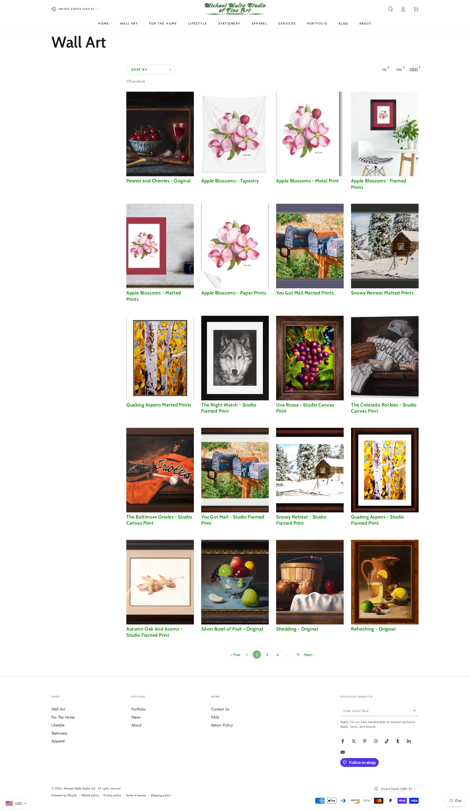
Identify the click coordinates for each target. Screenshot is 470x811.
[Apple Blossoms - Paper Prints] (235, 246)
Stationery (59, 733)
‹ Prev (235, 655)
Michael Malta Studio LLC (80, 788)
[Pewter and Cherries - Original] (160, 134)
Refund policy (90, 795)
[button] (390, 9)
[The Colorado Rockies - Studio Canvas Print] (385, 358)
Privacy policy (112, 795)
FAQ (215, 717)
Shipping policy (161, 795)
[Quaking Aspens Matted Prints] (160, 358)
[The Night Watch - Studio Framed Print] (235, 358)
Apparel (58, 741)
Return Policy (222, 725)
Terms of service (136, 795)
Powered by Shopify (64, 795)
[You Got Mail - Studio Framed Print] (235, 470)
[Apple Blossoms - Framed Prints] (385, 134)
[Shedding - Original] (310, 582)
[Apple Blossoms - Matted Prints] (160, 246)
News (136, 717)
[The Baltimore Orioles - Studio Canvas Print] (160, 470)
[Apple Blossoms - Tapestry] (235, 134)
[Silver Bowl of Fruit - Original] (235, 582)
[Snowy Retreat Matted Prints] (385, 246)
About (136, 725)
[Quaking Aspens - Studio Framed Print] (385, 470)
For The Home (63, 717)
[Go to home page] (235, 9)
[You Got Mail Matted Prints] (310, 246)
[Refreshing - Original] (385, 582)
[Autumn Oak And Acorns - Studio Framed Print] (160, 582)
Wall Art (58, 709)
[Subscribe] (416, 710)
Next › (309, 655)
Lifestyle (57, 725)
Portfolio (138, 709)
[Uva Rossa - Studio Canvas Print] (310, 358)
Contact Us (220, 709)
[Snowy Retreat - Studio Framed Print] (310, 470)
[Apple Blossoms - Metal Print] (310, 134)
